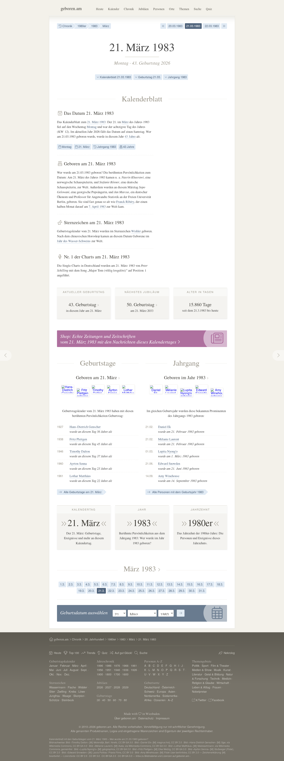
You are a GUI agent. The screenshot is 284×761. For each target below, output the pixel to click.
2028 (117, 687)
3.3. (79, 584)
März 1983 (140, 568)
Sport (205, 665)
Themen (184, 9)
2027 (108, 687)
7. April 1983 (97, 206)
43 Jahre (130, 136)
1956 (100, 670)
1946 (117, 670)
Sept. (84, 670)
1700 (117, 674)
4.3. (88, 584)
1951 (108, 670)
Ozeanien (160, 700)
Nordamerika (152, 696)
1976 (117, 665)
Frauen (217, 687)
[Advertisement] (198, 168)
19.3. (81, 591)
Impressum (163, 718)
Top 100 (74, 653)
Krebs (72, 691)
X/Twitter (201, 700)
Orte (171, 9)
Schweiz (149, 691)
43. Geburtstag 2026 (151, 63)
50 (109, 700)
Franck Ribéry (125, 201)
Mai (51, 670)
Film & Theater (220, 665)
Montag (121, 63)
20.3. (91, 591)
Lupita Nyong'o (168, 451)
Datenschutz (146, 718)
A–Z (170, 700)
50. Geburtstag (140, 304)
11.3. (150, 584)
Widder (136, 231)
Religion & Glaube (203, 683)
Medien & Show (202, 670)
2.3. (71, 584)
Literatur (197, 674)
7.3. (113, 584)
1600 (125, 674)
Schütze (54, 700)
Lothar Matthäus (80, 476)
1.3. (62, 584)
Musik (217, 670)
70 (120, 700)
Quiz (209, 9)
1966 (125, 665)
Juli (65, 670)
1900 (100, 674)
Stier (52, 691)
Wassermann (57, 687)
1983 (94, 26)
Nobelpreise (199, 691)
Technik (215, 678)
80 (125, 700)
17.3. (210, 584)
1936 (125, 670)
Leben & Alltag (201, 687)
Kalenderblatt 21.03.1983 (115, 77)
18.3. (220, 584)
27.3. (162, 591)
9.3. (130, 584)
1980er (81, 26)
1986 (108, 665)
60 (114, 700)
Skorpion (78, 696)
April (83, 665)
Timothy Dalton (80, 451)
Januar (53, 665)
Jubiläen (144, 9)
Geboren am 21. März (96, 377)
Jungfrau (54, 696)
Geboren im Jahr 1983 (185, 377)
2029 (125, 687)
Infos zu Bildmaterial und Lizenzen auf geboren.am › (163, 756)
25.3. (142, 591)
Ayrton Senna (78, 463)
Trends (91, 653)
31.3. (202, 591)
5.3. (96, 584)
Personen (158, 9)
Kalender (113, 9)
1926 (134, 670)
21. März (93, 122)
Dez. (67, 674)
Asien (171, 691)
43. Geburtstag (82, 304)
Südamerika (169, 696)
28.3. (172, 591)
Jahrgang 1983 (177, 77)
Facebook (218, 700)
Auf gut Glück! (123, 653)
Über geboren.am (125, 718)
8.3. (122, 584)
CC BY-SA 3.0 (125, 756)
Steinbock (68, 700)
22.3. (111, 591)
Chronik (129, 9)
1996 (100, 665)
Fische (72, 687)
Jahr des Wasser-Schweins (74, 241)
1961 (134, 665)
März (106, 26)
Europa (161, 691)
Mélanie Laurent (168, 439)
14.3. (180, 584)
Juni (58, 670)
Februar (65, 665)
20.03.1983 (175, 26)
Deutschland (152, 687)
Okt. (51, 674)
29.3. (182, 591)
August (74, 670)
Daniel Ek (164, 426)
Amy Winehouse (168, 476)
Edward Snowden (169, 463)
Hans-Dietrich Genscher (85, 426)
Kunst (226, 670)
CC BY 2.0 (82, 756)
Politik (195, 665)
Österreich (168, 687)
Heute (99, 9)
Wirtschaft (223, 683)
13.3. (170, 584)
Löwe (81, 691)
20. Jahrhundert (94, 639)
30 (98, 700)
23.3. (121, 591)
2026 (100, 687)
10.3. (140, 584)
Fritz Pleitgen (78, 439)
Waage (66, 696)
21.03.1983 (193, 26)
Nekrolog (229, 653)
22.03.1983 (211, 26)
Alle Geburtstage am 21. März (82, 492)
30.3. (192, 591)
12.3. (160, 584)
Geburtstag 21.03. (149, 77)
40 (103, 700)
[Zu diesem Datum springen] (181, 613)
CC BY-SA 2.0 (109, 756)
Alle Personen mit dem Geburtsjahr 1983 (177, 492)
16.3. (200, 584)
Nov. (59, 674)
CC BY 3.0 (94, 756)
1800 (108, 674)
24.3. (131, 591)
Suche (197, 9)
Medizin (226, 678)
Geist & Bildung (214, 674)
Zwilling (61, 691)
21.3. (101, 591)
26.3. (152, 591)
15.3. (190, 584)
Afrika (147, 700)
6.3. (105, 584)
